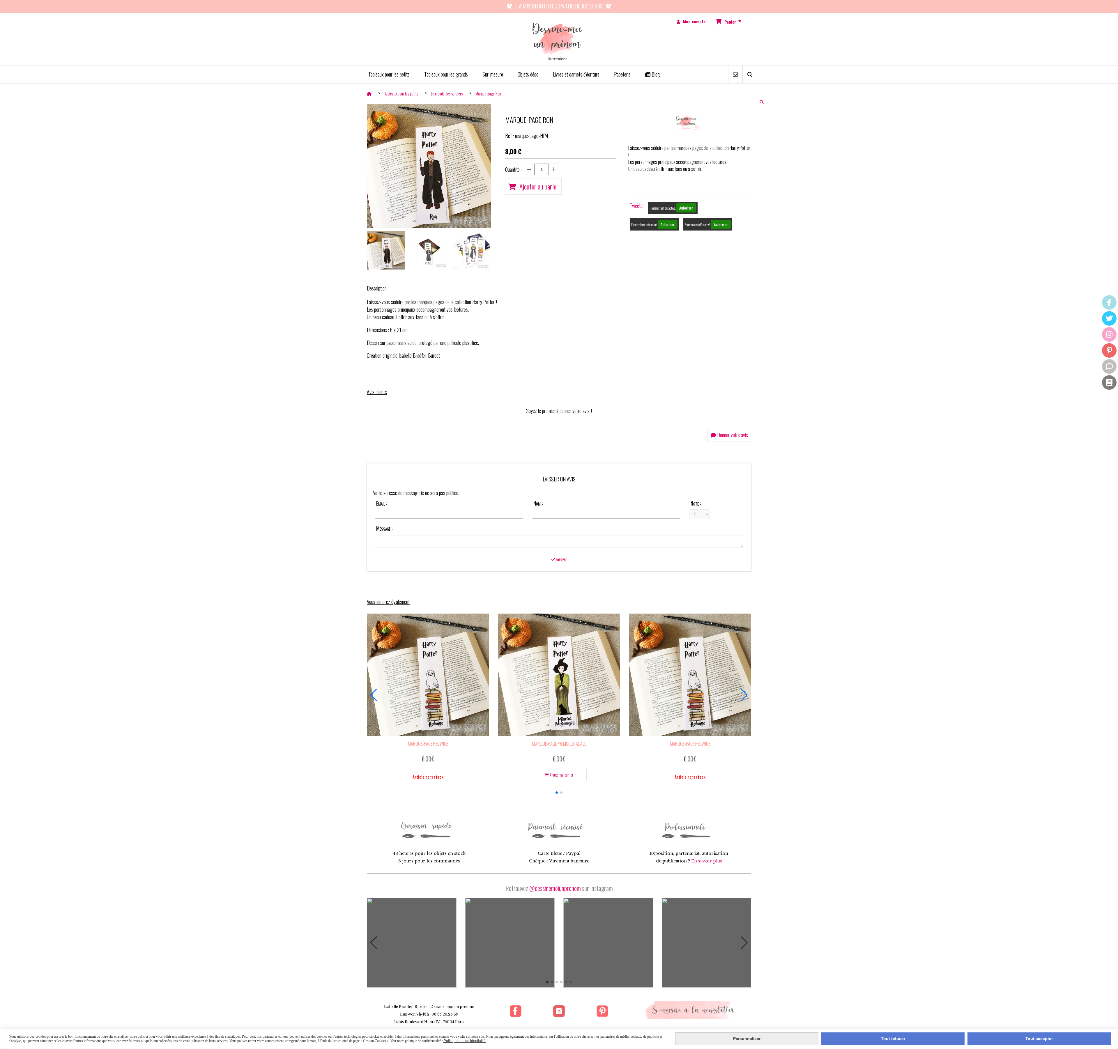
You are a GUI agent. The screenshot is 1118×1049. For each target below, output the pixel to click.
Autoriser (686, 208)
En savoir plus (706, 861)
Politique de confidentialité (464, 1041)
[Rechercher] (750, 74)
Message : (384, 528)
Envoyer (561, 559)
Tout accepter (1039, 1038)
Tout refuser (893, 1038)
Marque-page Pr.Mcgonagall (559, 743)
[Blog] (1109, 382)
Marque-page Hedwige (428, 743)
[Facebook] (1109, 302)
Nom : (538, 503)
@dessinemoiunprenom (555, 888)
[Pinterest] (1109, 350)
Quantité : (513, 169)
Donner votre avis (732, 435)
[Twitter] (1109, 318)
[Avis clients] (1109, 366)
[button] (557, 792)
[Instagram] (1109, 334)
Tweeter (637, 205)
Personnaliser (746, 1038)
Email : (381, 503)
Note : (696, 503)
